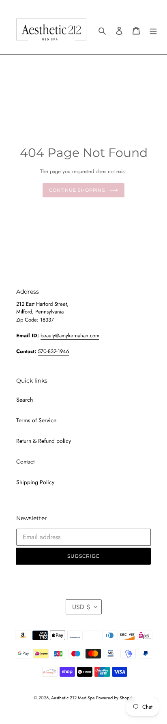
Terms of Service (36, 420)
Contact (25, 461)
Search (24, 400)
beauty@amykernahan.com (70, 335)
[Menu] (153, 30)
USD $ (81, 607)
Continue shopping (77, 190)
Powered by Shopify (115, 697)
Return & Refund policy (43, 441)
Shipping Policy (35, 482)
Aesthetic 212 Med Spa (72, 697)
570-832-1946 (53, 351)
